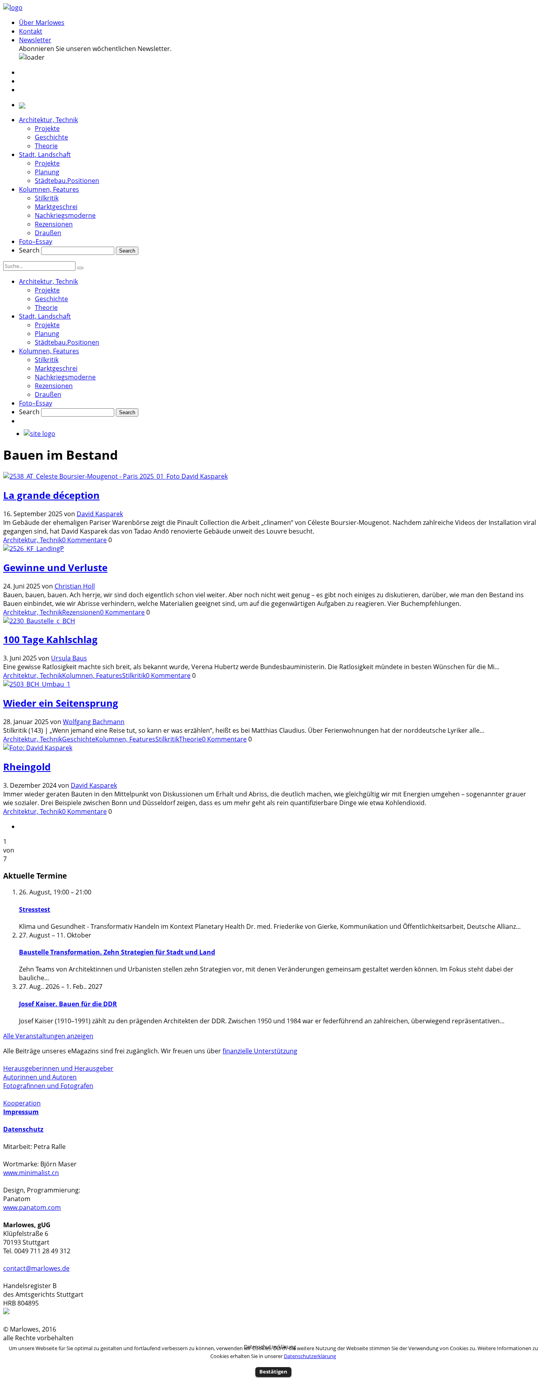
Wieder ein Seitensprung (60, 702)
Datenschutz (23, 1129)
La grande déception (51, 495)
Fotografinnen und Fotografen (48, 1085)
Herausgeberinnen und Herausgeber (58, 1068)
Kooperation (22, 1103)
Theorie (46, 145)
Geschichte (51, 137)
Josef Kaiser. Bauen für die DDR (68, 1004)
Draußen (48, 232)
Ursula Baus (69, 658)
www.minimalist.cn (31, 1172)
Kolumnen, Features (49, 189)
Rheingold (27, 766)
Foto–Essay (35, 241)
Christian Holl (75, 586)
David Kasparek (100, 513)
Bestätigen (273, 1371)
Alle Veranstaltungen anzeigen (48, 1036)
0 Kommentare (84, 540)
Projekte (47, 128)
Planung (47, 172)
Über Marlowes (41, 22)
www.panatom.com (32, 1207)
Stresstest (34, 909)
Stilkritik (47, 198)
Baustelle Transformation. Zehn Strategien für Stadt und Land (117, 952)
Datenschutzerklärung (310, 1356)
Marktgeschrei (56, 206)
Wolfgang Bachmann (94, 721)
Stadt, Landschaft (45, 154)
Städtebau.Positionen (67, 180)
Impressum (21, 1111)
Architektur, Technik (48, 119)
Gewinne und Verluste (55, 567)
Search (29, 250)
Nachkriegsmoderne (65, 215)
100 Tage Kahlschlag (50, 639)
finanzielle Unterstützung (260, 1051)
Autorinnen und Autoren (40, 1077)
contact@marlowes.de (36, 1268)
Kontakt (30, 31)
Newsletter (35, 40)
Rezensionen (54, 224)
